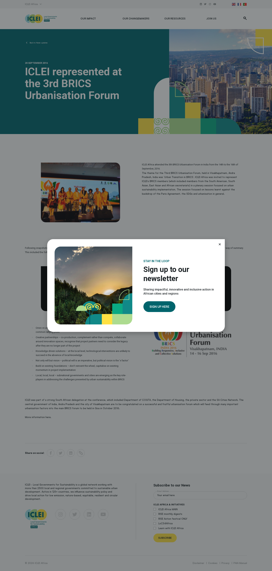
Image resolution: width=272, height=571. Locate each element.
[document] (136, 285)
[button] (219, 244)
